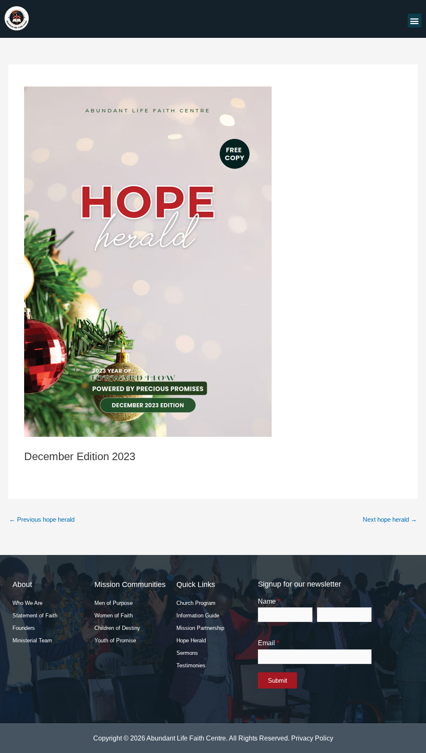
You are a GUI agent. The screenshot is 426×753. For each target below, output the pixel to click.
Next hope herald (390, 519)
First (263, 627)
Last (322, 627)
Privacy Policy (312, 738)
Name (269, 601)
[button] (414, 20)
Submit (277, 680)
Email (268, 642)
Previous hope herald (41, 519)
